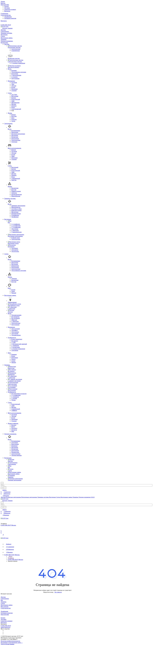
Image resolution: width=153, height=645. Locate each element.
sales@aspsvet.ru (5, 627)
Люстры (3, 597)
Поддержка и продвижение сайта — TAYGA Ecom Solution (12, 643)
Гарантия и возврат (10, 9)
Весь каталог (4, 606)
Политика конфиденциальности (10, 641)
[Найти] (4, 488)
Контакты (7, 11)
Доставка (7, 8)
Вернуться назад (48, 592)
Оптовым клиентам (10, 18)
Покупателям (5, 614)
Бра (2, 600)
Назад (10, 556)
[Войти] (1, 529)
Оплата (6, 6)
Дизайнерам (8, 16)
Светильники (5, 598)
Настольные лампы (6, 605)
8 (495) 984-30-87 (6, 25)
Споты (3, 603)
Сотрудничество (6, 608)
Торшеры (3, 602)
